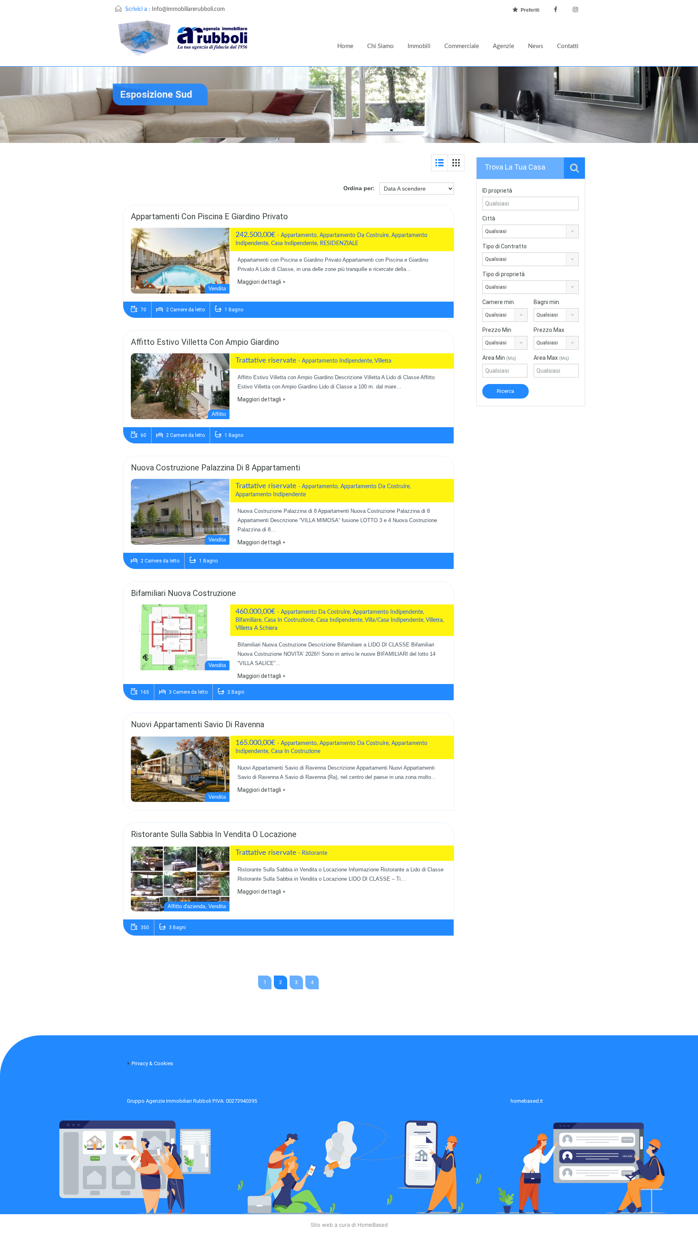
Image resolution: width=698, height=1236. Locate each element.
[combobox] (530, 231)
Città (488, 218)
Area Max (551, 358)
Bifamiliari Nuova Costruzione (183, 593)
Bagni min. (547, 302)
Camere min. (498, 302)
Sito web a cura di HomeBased (349, 1224)
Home (345, 46)
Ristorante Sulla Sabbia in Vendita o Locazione (213, 834)
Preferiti (530, 10)
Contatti (567, 46)
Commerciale (461, 46)
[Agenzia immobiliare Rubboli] (183, 43)
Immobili (419, 46)
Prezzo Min (496, 330)
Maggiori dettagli (259, 282)
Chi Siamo (380, 46)
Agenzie (503, 46)
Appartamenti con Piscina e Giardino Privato (209, 216)
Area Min (499, 358)
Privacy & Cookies (152, 1063)
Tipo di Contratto (504, 246)
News (535, 46)
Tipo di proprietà (503, 274)
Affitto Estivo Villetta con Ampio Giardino (205, 342)
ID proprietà (497, 190)
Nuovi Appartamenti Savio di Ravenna (197, 724)
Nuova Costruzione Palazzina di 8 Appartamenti (215, 467)
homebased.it (527, 1101)
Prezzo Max (549, 330)
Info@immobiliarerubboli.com (188, 9)
